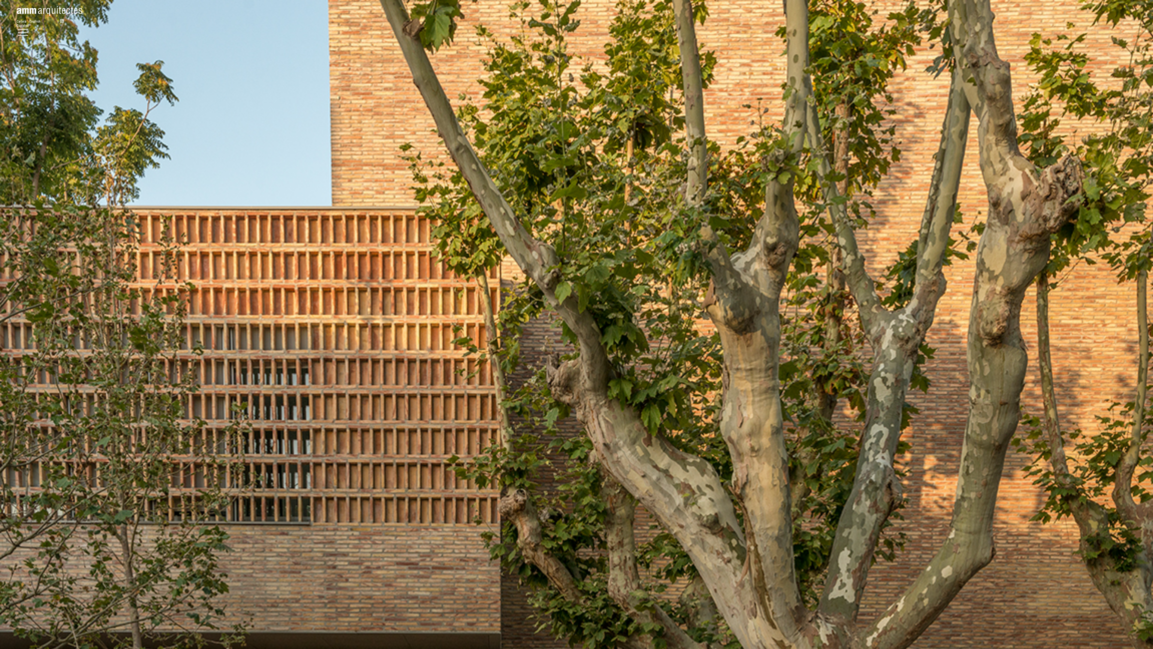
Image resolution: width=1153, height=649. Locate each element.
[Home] (49, 8)
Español (23, 25)
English (35, 21)
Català (21, 21)
